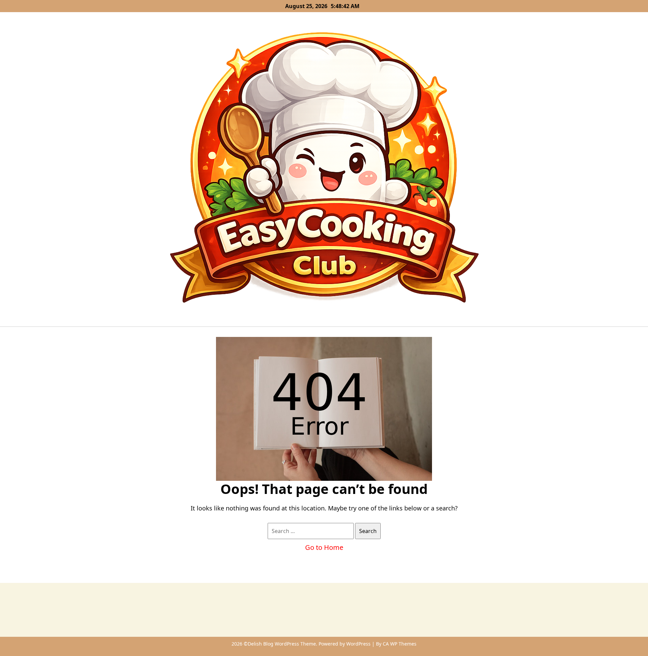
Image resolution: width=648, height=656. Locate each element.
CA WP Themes (399, 644)
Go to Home (324, 547)
